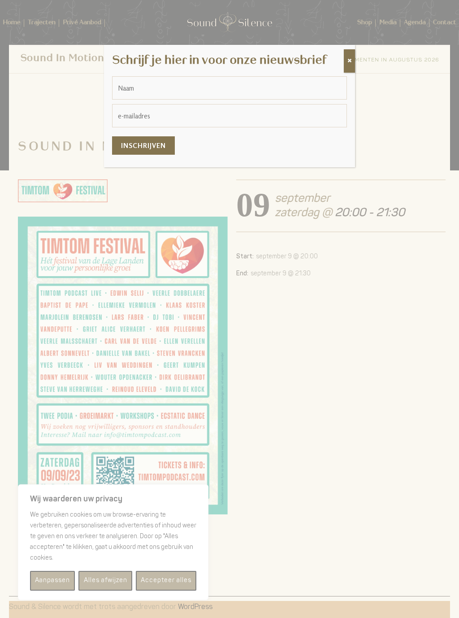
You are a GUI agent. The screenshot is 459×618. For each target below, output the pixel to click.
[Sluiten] (349, 61)
